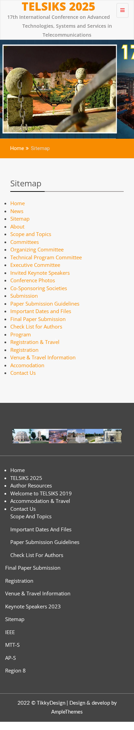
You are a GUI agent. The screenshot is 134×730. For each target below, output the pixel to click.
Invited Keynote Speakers (40, 272)
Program (20, 334)
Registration (24, 349)
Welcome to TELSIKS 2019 (41, 493)
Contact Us (23, 372)
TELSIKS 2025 (58, 6)
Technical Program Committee (46, 257)
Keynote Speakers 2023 (33, 606)
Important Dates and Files (40, 311)
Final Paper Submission (38, 318)
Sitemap (26, 183)
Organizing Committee (37, 249)
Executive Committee (35, 264)
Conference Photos (32, 280)
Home (17, 203)
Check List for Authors (36, 326)
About (17, 226)
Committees (24, 241)
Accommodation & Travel (40, 500)
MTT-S (12, 644)
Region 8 (15, 670)
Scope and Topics (30, 234)
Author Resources (31, 485)
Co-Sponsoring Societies (38, 288)
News (16, 211)
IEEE (10, 632)
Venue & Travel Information (43, 357)
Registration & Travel (34, 341)
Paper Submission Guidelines (44, 303)
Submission (24, 295)
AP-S (10, 657)
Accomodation (27, 365)
